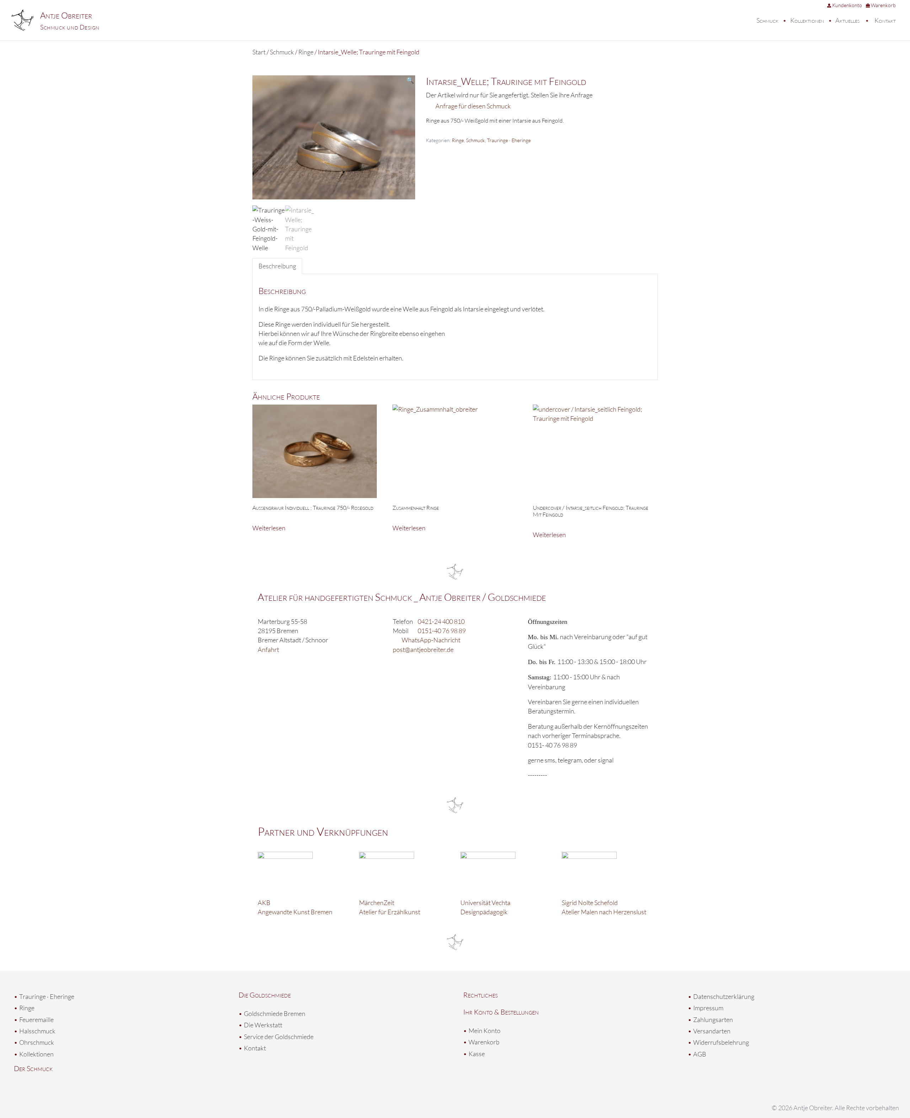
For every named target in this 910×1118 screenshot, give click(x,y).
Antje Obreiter (66, 15)
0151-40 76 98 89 (442, 631)
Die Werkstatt (263, 1025)
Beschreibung (277, 266)
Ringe (306, 52)
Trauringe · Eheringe (509, 140)
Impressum (708, 1008)
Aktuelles (847, 20)
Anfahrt (268, 649)
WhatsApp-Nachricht (431, 640)
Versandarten (711, 1031)
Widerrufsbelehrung (721, 1042)
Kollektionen (807, 20)
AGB (699, 1054)
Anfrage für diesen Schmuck (473, 106)
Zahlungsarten (713, 1019)
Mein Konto (484, 1030)
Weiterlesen (268, 528)
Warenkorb (883, 5)
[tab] (277, 266)
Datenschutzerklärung (723, 996)
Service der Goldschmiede (279, 1037)
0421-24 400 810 (441, 621)
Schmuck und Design (70, 27)
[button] (410, 80)
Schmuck (767, 20)
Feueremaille (36, 1019)
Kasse (477, 1054)
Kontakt (885, 20)
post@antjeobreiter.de (423, 649)
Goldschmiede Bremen (274, 1013)
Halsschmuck (37, 1031)
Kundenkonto (846, 5)
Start (259, 52)
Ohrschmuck (36, 1042)
